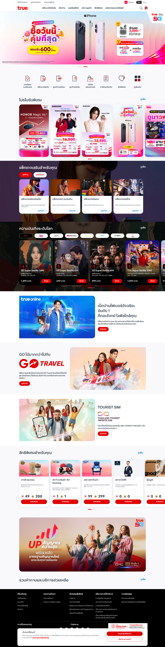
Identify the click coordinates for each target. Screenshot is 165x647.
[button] (27, 81)
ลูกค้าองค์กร (36, 2)
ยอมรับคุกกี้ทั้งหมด (124, 634)
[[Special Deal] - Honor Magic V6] (34, 130)
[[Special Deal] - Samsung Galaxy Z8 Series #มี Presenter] (65, 130)
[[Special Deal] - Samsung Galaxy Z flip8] (97, 130)
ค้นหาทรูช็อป (49, 2)
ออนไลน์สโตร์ (73, 8)
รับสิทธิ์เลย (34, 501)
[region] (46, 635)
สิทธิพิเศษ (99, 8)
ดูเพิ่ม (143, 99)
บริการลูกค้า (86, 8)
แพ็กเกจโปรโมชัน (49, 8)
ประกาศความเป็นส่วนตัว (40, 637)
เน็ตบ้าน (62, 8)
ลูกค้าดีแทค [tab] (40, 174)
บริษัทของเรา (22, 2)
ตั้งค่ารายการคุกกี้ (125, 639)
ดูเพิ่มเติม (103, 329)
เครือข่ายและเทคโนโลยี (114, 8)
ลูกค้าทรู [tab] (25, 174)
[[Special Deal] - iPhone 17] (128, 130)
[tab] (26, 235)
